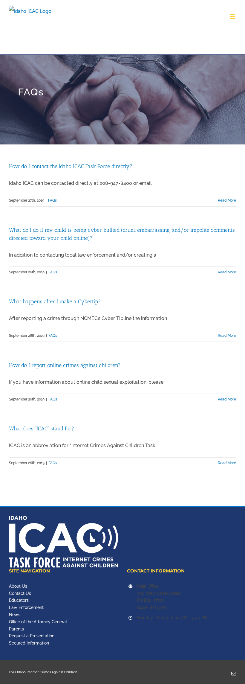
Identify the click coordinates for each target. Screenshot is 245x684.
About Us (18, 586)
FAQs (52, 200)
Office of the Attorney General (38, 621)
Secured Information (29, 643)
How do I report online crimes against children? (65, 365)
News (14, 614)
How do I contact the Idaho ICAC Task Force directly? (70, 166)
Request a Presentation (31, 635)
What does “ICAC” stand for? (41, 428)
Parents (16, 629)
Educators (19, 600)
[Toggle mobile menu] (233, 16)
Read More (227, 200)
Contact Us (20, 593)
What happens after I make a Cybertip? (55, 301)
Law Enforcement (26, 607)
